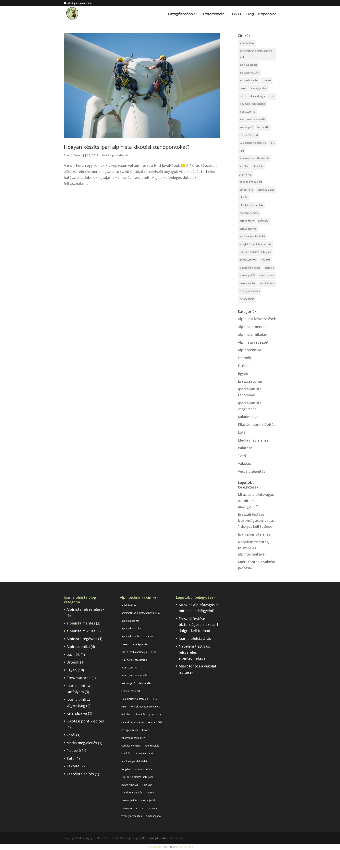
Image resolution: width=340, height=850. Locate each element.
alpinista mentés (252, 326)
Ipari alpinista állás (254, 534)
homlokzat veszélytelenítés (254, 158)
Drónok (244, 365)
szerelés (269, 267)
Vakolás (244, 463)
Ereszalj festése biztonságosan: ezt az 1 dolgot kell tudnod (256, 520)
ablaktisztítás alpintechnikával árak (256, 54)
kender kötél (246, 189)
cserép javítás (259, 88)
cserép (243, 88)
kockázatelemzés (249, 213)
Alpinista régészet (253, 342)
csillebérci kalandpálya (252, 96)
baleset (267, 80)
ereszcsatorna (247, 111)
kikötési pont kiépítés (251, 205)
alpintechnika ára (249, 80)
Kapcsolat (267, 14)
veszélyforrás (267, 283)
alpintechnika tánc (249, 72)
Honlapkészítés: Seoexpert (165, 838)
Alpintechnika (249, 350)
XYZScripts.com (185, 846)
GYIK (236, 14)
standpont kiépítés (249, 267)
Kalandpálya (248, 416)
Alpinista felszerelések (257, 318)
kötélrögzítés (246, 221)
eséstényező (246, 127)
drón (271, 96)
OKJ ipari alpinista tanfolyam (255, 252)
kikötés (243, 197)
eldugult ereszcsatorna (252, 103)
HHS (272, 142)
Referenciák (213, 14)
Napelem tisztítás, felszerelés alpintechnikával (253, 548)
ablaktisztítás (246, 43)
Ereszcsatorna (250, 381)
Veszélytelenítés (251, 471)
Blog (250, 14)
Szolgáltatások (181, 14)
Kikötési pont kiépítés (114, 155)
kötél (242, 432)
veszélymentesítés (249, 291)
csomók (244, 357)
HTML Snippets (154, 846)
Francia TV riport (248, 135)
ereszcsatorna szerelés (252, 119)
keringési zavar (266, 189)
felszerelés (263, 127)
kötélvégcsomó (248, 228)
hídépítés (258, 166)
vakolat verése (247, 283)
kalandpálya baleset (250, 182)
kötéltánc (263, 221)
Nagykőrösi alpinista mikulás (255, 244)
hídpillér (244, 166)
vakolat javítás (247, 275)
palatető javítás (247, 260)
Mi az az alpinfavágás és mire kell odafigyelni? (256, 500)
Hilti (241, 150)
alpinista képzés (248, 64)
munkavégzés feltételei (252, 236)
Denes (78, 155)
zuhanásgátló (246, 299)
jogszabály (245, 174)
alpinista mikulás (252, 334)
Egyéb (243, 373)
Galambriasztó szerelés (252, 142)
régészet (265, 260)
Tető (242, 455)
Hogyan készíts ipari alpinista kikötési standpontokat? (126, 146)
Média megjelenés (253, 440)
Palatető (245, 448)
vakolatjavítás (266, 275)
